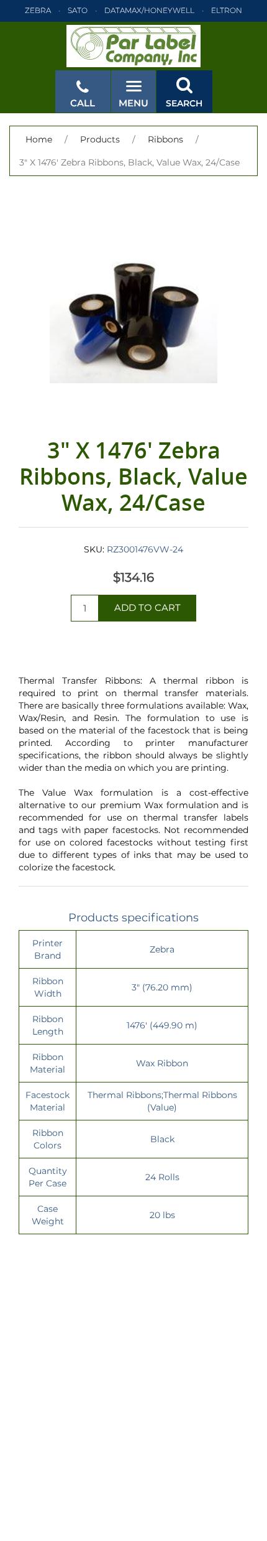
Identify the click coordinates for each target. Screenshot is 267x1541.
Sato (78, 10)
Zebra (38, 10)
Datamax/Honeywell (149, 10)
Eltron (226, 10)
